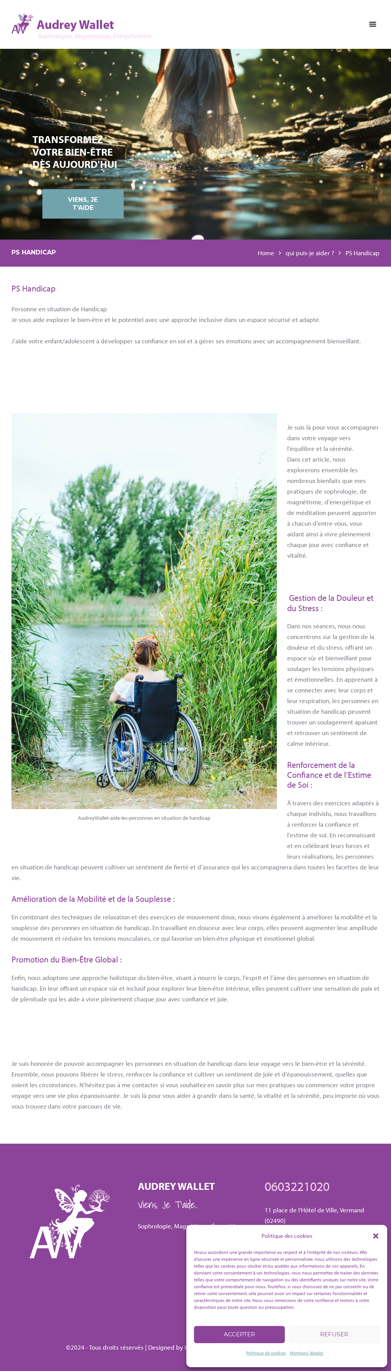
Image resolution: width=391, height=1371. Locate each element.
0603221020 (297, 1186)
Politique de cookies (266, 1353)
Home (266, 253)
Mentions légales (306, 1353)
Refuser (334, 1334)
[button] (376, 1236)
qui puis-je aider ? (310, 253)
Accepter (239, 1334)
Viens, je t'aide (83, 203)
